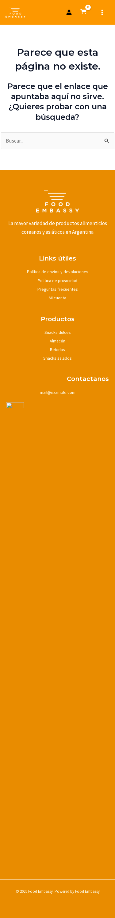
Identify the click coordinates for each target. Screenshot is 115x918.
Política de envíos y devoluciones (57, 271)
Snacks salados (57, 358)
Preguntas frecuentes (57, 289)
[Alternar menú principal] (102, 12)
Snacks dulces (57, 332)
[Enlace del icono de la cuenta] (69, 12)
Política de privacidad (57, 280)
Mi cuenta (57, 298)
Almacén (57, 341)
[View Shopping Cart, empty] (84, 12)
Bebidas (57, 349)
